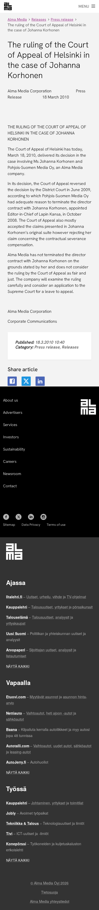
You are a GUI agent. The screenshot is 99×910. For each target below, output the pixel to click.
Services (10, 424)
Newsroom (12, 473)
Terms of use (56, 524)
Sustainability (14, 449)
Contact (10, 486)
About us (10, 400)
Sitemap (9, 524)
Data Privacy (31, 524)
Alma (8, 6)
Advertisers (12, 412)
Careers (9, 461)
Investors (11, 437)
